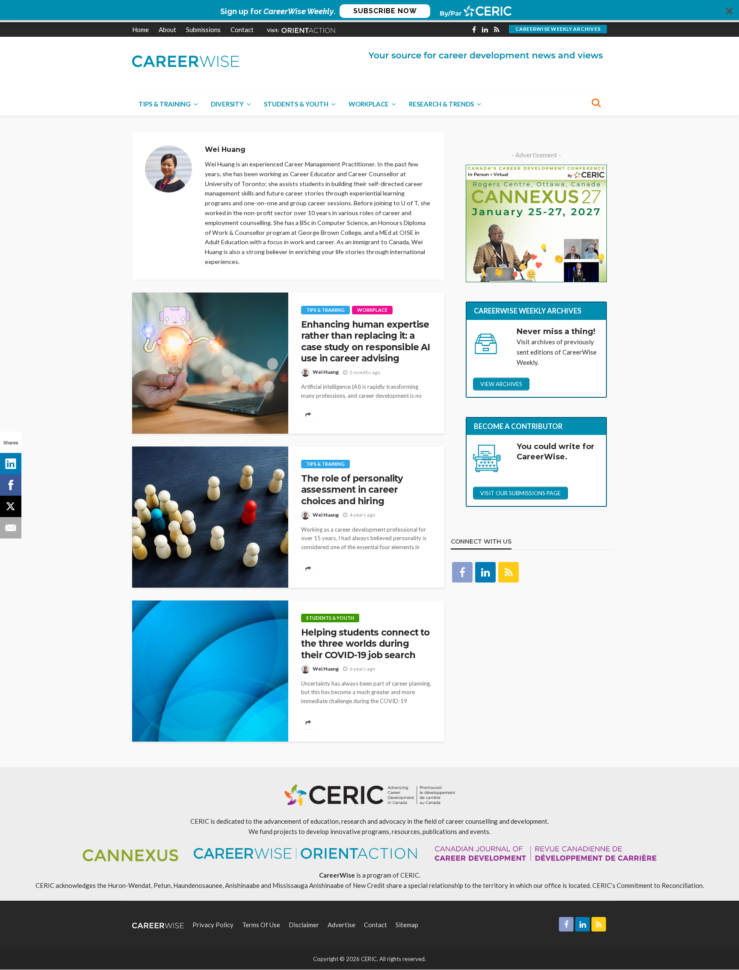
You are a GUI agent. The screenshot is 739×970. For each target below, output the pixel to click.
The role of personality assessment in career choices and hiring (352, 489)
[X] (10, 506)
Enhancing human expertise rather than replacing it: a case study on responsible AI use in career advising (365, 341)
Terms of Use (261, 925)
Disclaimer (304, 925)
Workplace (369, 104)
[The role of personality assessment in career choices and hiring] (210, 517)
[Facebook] (10, 485)
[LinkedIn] (10, 463)
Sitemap (407, 925)
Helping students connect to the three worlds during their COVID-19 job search (365, 643)
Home (140, 29)
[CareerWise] (185, 60)
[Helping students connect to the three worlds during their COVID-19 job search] (210, 671)
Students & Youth (296, 104)
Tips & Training (165, 104)
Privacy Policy (213, 925)
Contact (242, 29)
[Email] (10, 527)
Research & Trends (441, 104)
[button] (369, 11)
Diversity (227, 104)
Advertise (341, 925)
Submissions (203, 29)
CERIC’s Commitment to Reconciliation (647, 885)
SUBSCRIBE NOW (385, 11)
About (167, 29)
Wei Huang (326, 372)
